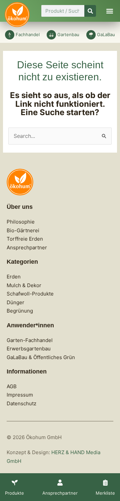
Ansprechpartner (60, 493)
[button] (109, 10)
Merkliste (105, 493)
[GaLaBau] (91, 34)
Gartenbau (68, 34)
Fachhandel (28, 34)
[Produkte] (15, 483)
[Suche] (90, 11)
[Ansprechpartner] (60, 483)
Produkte (14, 493)
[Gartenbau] (51, 34)
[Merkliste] (105, 483)
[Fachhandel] (9, 34)
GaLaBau (106, 34)
